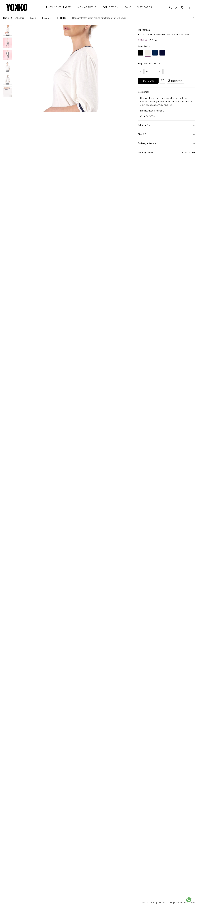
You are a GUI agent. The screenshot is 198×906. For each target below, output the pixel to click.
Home (6, 18)
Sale (128, 7)
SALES (33, 18)
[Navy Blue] (155, 53)
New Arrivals (86, 7)
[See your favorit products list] (182, 7)
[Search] (170, 7)
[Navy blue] (162, 53)
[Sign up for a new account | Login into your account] (176, 7)
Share (162, 902)
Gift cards (144, 7)
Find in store (177, 81)
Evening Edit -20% (58, 7)
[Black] (141, 53)
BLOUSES (46, 18)
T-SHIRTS (61, 18)
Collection (111, 7)
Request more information (182, 902)
